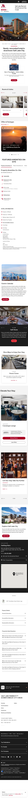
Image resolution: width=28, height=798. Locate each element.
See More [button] (14, 59)
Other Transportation (8, 560)
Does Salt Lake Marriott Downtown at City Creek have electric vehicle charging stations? (13, 668)
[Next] (25, 92)
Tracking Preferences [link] (5, 768)
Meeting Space (7, 194)
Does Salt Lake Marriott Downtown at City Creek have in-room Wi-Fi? (13, 655)
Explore (14, 340)
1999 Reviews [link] (6, 11)
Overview (3, 703)
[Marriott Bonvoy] (23, 1)
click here (11, 795)
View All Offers (4, 124)
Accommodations (4, 705)
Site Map (16, 772)
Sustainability (6, 176)
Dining (2, 707)
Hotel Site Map (22, 772)
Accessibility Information (7, 618)
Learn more (6, 535)
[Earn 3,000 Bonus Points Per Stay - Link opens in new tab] (14, 139)
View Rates (6, 114)
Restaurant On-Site (8, 179)
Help (2, 774)
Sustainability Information (8, 623)
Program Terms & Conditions (6, 769)
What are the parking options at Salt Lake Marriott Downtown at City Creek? (11, 649)
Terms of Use (16, 768)
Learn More (5, 299)
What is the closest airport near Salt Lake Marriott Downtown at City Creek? (11, 661)
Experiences (3, 710)
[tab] (6, 165)
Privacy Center (15, 769)
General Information (6, 613)
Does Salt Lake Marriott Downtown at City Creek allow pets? (13, 642)
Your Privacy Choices (7, 771)
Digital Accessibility (15, 771)
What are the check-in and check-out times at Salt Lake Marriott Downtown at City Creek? (12, 636)
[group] (14, 326)
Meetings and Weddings (6, 712)
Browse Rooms (14, 438)
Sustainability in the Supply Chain (7, 772)
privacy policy (18, 793)
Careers (11, 768)
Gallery (15, 703)
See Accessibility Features (8, 222)
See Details (14, 80)
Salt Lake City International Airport (11, 556)
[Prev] (3, 92)
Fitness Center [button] (7, 198)
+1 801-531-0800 (7, 553)
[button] (18, 2)
